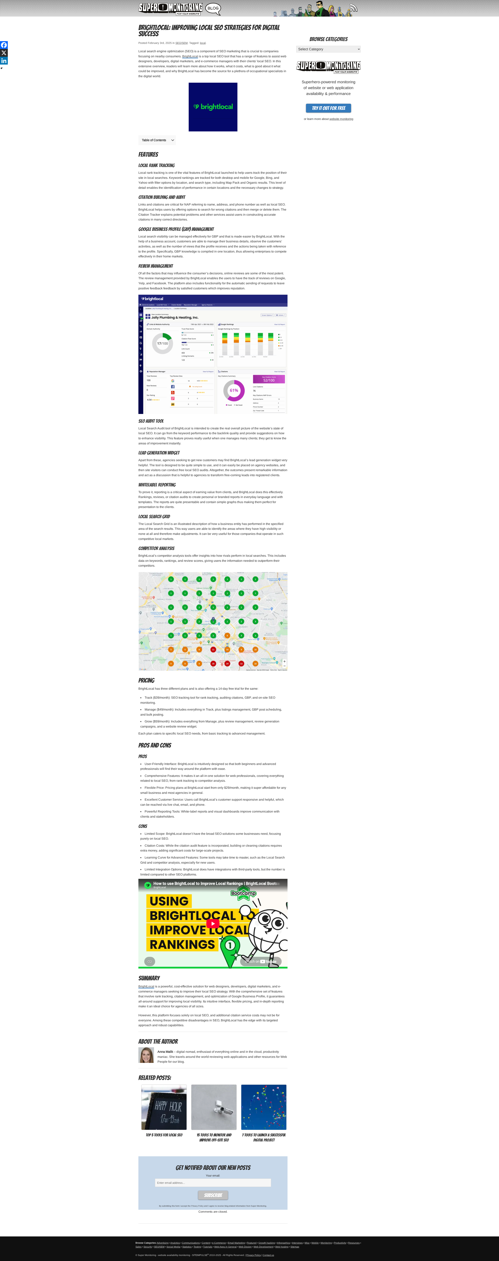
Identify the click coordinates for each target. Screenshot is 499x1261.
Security (147, 1246)
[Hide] (1, 68)
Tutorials (207, 1246)
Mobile (315, 1243)
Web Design (245, 1246)
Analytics (175, 1243)
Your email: (213, 1175)
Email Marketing (236, 1243)
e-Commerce (219, 1243)
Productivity (340, 1243)
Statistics (187, 1246)
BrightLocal (190, 56)
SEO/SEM (181, 42)
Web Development (263, 1246)
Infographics (283, 1243)
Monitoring (326, 1243)
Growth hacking (266, 1243)
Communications (191, 1243)
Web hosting (281, 1246)
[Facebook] (4, 45)
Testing (197, 1246)
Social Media (173, 1246)
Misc (307, 1243)
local (203, 42)
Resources (354, 1243)
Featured (252, 1243)
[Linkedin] (4, 61)
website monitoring (341, 119)
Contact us (268, 1255)
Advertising (163, 1243)
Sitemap (294, 1246)
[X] (4, 53)
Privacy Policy (197, 1206)
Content (206, 1243)
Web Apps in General (225, 1246)
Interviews (297, 1243)
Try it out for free (328, 108)
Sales (138, 1246)
